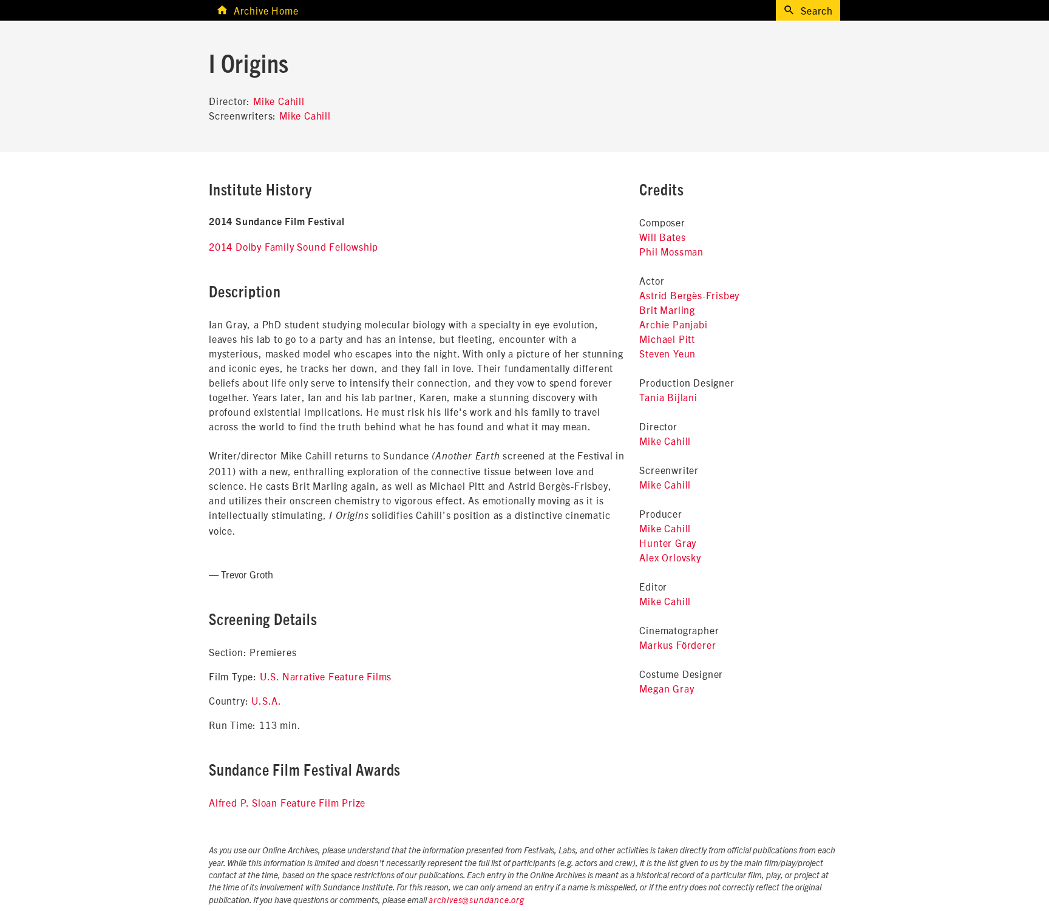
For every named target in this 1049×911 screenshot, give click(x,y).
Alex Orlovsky (670, 557)
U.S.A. (266, 700)
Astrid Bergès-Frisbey (689, 295)
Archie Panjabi (673, 324)
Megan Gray (666, 688)
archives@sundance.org (476, 900)
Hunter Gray (667, 543)
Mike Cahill (279, 101)
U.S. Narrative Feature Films (326, 676)
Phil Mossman (671, 251)
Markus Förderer (677, 644)
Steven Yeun (667, 353)
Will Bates (662, 237)
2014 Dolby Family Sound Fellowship (293, 246)
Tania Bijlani (668, 397)
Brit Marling (667, 309)
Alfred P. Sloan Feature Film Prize (287, 802)
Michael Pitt (667, 339)
